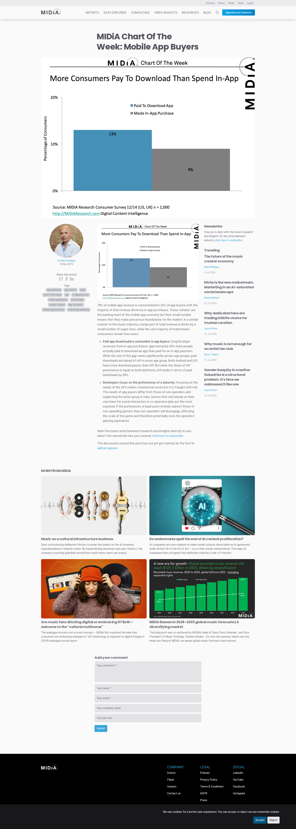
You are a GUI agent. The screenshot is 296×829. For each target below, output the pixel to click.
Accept (259, 820)
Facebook (239, 786)
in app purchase (80, 295)
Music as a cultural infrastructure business (77, 539)
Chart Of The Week (52, 295)
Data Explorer (115, 12)
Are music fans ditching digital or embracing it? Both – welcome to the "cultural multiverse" (87, 624)
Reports (92, 12)
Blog (207, 12)
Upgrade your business (238, 12)
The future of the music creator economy (223, 259)
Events (171, 772)
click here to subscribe (167, 436)
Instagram (239, 793)
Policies (205, 772)
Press (221, 3)
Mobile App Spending (78, 310)
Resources (190, 12)
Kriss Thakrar (211, 354)
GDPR (203, 793)
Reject (273, 820)
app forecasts (76, 305)
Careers (171, 786)
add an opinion (107, 448)
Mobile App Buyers (58, 300)
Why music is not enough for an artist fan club (228, 346)
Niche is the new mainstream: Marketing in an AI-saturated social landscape (229, 287)
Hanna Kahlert (212, 297)
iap (66, 295)
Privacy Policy (208, 779)
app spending (54, 290)
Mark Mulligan (211, 267)
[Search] (215, 12)
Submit (101, 728)
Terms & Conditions (212, 786)
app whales (70, 290)
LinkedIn (238, 772)
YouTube (238, 779)
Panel (231, 3)
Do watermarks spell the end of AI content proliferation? (196, 539)
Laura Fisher (211, 328)
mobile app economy (53, 310)
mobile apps (77, 300)
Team (240, 3)
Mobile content (57, 305)
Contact (210, 3)
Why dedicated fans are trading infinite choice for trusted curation (225, 318)
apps (82, 290)
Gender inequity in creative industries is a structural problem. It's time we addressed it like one (227, 377)
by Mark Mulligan (66, 260)
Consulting (140, 12)
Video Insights (165, 12)
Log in (250, 3)
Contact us (174, 793)
